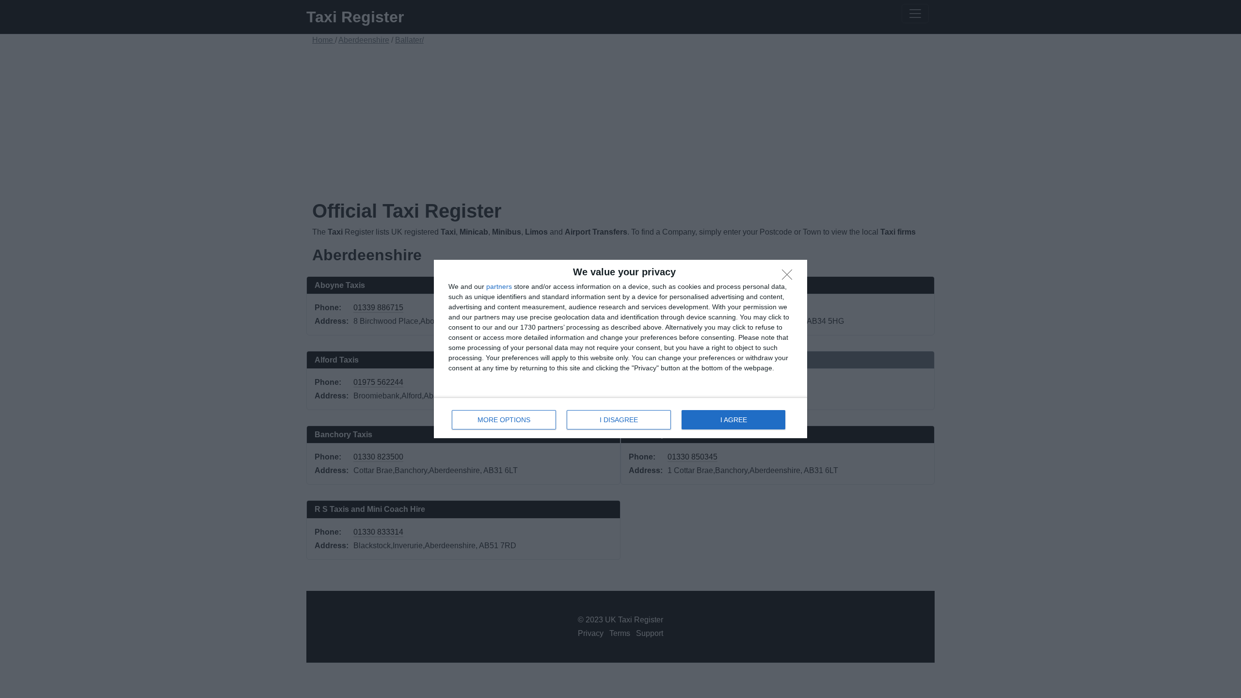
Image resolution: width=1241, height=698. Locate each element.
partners (499, 286)
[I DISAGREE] (789, 277)
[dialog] (620, 349)
